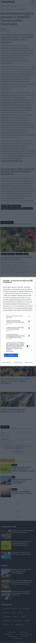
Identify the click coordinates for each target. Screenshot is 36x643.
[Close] (32, 281)
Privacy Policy (29, 362)
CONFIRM (11, 355)
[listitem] (18, 316)
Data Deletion (6, 362)
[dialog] (18, 321)
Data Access (18, 362)
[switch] (28, 321)
